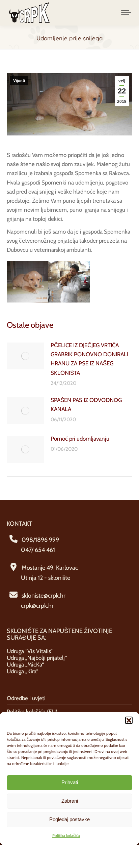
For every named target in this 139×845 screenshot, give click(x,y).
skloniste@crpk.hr (43, 595)
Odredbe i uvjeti (26, 698)
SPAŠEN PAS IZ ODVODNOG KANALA (86, 404)
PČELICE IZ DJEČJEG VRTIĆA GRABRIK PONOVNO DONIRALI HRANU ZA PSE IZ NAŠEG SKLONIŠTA (89, 359)
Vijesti (19, 80)
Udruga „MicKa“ (25, 664)
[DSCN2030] (69, 282)
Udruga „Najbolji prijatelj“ (37, 657)
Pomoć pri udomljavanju (80, 438)
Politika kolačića (66, 835)
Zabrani (69, 801)
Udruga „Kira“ (22, 671)
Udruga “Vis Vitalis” (30, 651)
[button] (129, 720)
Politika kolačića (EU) (32, 711)
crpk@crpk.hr (37, 605)
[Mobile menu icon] (126, 12)
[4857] (27, 282)
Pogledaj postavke (69, 819)
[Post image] (25, 356)
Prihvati (69, 782)
